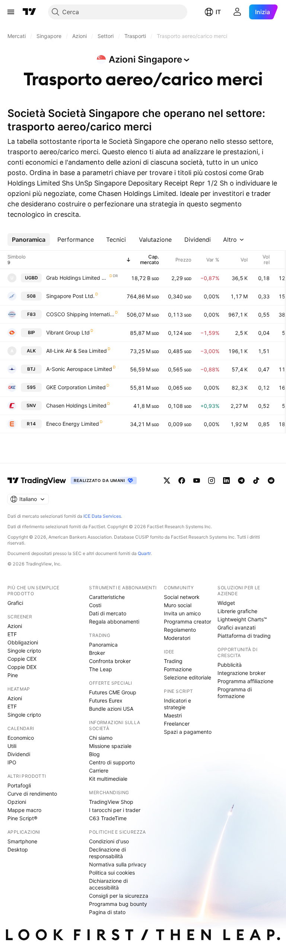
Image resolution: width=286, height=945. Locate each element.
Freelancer (177, 723)
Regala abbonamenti (114, 621)
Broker (97, 653)
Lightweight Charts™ (242, 619)
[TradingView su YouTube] (196, 480)
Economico (20, 738)
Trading (173, 661)
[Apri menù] (10, 11)
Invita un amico (182, 613)
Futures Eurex (106, 700)
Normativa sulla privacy (117, 864)
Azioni (14, 626)
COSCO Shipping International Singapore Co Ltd (80, 314)
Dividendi (18, 754)
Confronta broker (110, 661)
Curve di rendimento (32, 793)
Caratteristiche (107, 597)
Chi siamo (100, 738)
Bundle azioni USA (111, 708)
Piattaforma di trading (244, 635)
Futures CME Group (112, 692)
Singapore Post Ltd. (70, 296)
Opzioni (16, 802)
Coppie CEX (21, 659)
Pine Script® (22, 818)
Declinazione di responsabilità (107, 852)
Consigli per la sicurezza (118, 895)
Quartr (144, 553)
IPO (11, 762)
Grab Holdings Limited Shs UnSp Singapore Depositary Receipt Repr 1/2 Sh (77, 278)
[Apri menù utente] (237, 11)
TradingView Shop (111, 802)
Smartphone (22, 841)
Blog (94, 754)
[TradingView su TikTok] (256, 480)
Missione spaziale (110, 746)
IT (218, 12)
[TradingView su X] (167, 480)
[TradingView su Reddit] (271, 480)
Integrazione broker (241, 673)
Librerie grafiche (237, 611)
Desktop (17, 849)
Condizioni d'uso (109, 841)
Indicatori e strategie (177, 703)
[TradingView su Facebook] (182, 480)
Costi (95, 605)
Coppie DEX (21, 667)
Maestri (173, 715)
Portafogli (19, 785)
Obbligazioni (22, 642)
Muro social (177, 605)
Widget (226, 603)
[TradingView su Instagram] (211, 480)
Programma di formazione (234, 692)
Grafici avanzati (236, 627)
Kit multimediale (108, 779)
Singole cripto (24, 650)
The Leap (100, 669)
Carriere (98, 770)
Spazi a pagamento (188, 732)
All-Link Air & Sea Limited (76, 351)
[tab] (28, 239)
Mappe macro (24, 810)
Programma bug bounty (118, 904)
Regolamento (180, 630)
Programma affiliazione (245, 681)
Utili (11, 746)
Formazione (178, 669)
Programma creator (187, 621)
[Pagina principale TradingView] (29, 12)
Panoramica (103, 644)
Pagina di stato (107, 912)
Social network (182, 597)
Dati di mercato (107, 613)
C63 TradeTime (108, 818)
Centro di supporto (112, 762)
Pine (12, 675)
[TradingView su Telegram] (241, 480)
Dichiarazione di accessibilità (108, 884)
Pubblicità (229, 665)
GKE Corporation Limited (76, 387)
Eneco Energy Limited (72, 424)
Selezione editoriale (187, 677)
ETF (12, 634)
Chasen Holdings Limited (76, 405)
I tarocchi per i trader (114, 810)
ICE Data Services (102, 516)
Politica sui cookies (112, 872)
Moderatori (177, 638)
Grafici (15, 603)
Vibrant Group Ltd (68, 332)
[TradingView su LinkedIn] (226, 480)
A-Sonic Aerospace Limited (79, 369)
